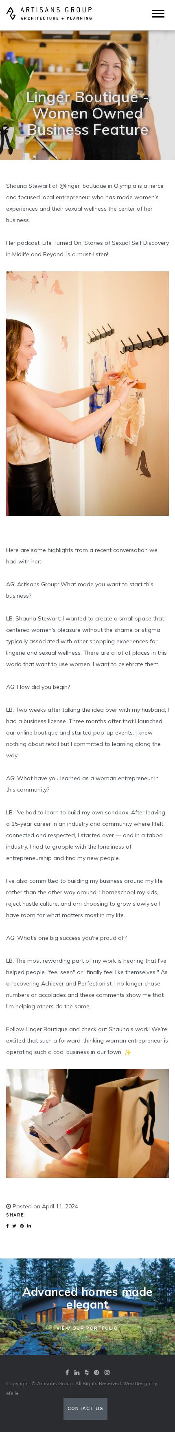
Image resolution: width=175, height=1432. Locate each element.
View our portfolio (87, 1328)
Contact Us (86, 1408)
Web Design (136, 1383)
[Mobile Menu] (158, 13)
